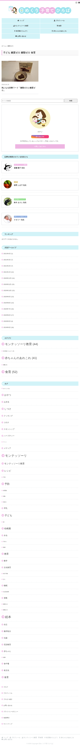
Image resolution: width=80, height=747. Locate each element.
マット (5, 442)
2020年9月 (7, 296)
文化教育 (7, 567)
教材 (4, 547)
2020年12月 (7, 278)
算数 (5, 598)
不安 (4, 477)
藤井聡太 (7, 631)
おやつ (7, 395)
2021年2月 (7, 266)
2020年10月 (7, 290)
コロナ (6, 422)
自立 (5, 625)
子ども (8, 515)
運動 (5, 364)
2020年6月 (7, 315)
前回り (5, 502)
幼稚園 (7, 528)
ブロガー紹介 (8, 699)
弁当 (5, 535)
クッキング (8, 416)
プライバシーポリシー (11, 711)
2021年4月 (7, 253)
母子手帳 (5, 573)
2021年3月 (7, 260)
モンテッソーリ (16, 455)
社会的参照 (6, 591)
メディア (7, 448)
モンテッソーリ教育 (21, 26)
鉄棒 (4, 657)
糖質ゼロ (5, 604)
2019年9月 (7, 327)
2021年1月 (7, 272)
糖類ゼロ (5, 609)
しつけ (7, 409)
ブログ (6, 687)
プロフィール (60, 20)
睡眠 (5, 586)
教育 (6, 554)
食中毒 (6, 664)
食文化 (6, 670)
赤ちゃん (7, 651)
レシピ (7, 471)
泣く (4, 579)
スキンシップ (9, 429)
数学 (5, 561)
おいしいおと (6, 388)
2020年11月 (7, 284)
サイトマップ (8, 724)
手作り (5, 541)
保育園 (5, 490)
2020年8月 (7, 303)
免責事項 (6, 718)
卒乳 (5, 508)
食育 (60, 26)
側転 (4, 496)
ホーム (4, 46)
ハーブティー (9, 436)
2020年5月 (7, 321)
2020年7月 (7, 309)
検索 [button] (70, 101)
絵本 (8, 617)
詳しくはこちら (41, 146)
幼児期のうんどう (22, 31)
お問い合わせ (21, 36)
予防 (7, 483)
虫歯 (5, 638)
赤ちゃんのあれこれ (60, 31)
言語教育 (7, 645)
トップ (22, 20)
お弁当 (6, 402)
